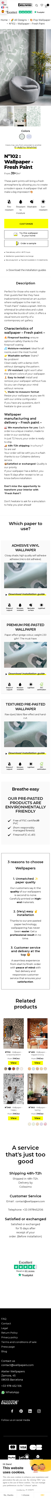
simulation (39, 501)
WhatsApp (12, 1392)
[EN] (3, 2)
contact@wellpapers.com (30, 1201)
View (14, 1063)
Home (4, 20)
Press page (8, 1346)
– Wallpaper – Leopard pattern (13, 1053)
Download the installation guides (27, 270)
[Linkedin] (30, 1411)
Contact (6, 1323)
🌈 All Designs (19, 20)
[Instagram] (39, 1411)
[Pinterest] (21, 1411)
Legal (4, 1328)
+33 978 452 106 (11, 1385)
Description (25, 283)
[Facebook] (12, 1411)
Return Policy (9, 1332)
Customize (26, 223)
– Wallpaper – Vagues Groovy (37, 1053)
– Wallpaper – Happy (14, 1108)
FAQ (3, 1318)
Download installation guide (26, 594)
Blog (4, 1351)
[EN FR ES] (3, 2)
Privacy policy (9, 1337)
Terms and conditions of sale (19, 1342)
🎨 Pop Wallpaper (40, 20)
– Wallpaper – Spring (37, 1108)
